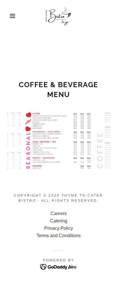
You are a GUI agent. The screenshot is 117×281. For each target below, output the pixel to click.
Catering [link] (58, 220)
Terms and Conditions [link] (59, 235)
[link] (59, 16)
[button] (9, 16)
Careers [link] (59, 213)
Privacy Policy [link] (58, 228)
